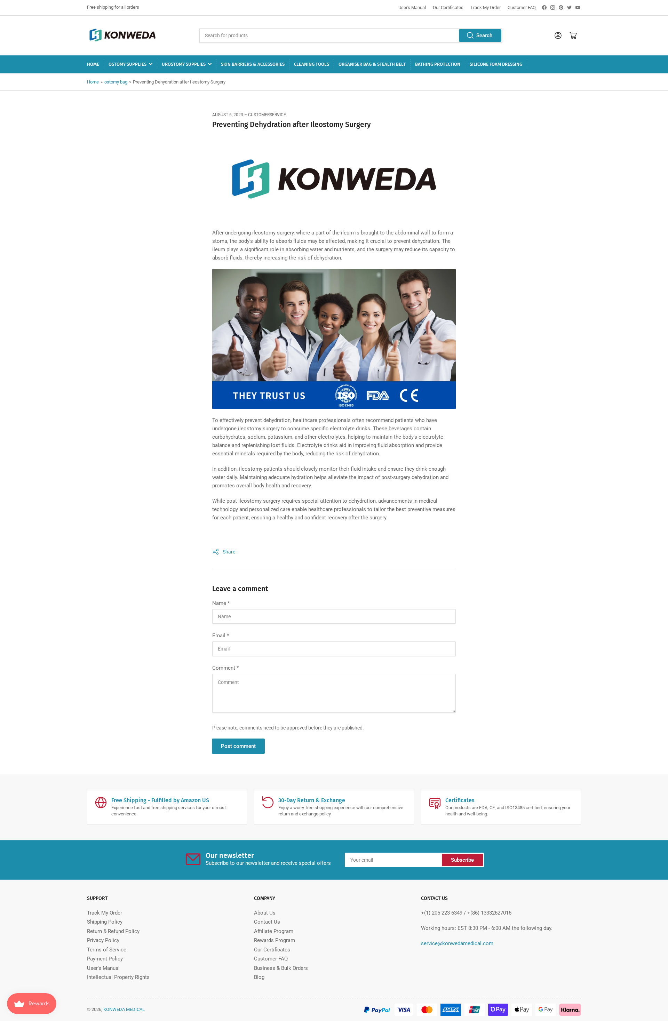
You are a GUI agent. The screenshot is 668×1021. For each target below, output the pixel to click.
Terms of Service (106, 950)
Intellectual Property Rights (118, 977)
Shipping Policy (104, 922)
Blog (259, 977)
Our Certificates (448, 7)
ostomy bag (115, 82)
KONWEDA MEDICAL (124, 1009)
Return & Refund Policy (113, 931)
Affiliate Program (273, 931)
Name (221, 603)
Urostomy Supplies (184, 64)
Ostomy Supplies (127, 64)
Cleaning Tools (311, 64)
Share (229, 552)
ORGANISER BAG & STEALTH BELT (372, 64)
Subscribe (462, 860)
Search (484, 35)
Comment (225, 668)
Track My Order (485, 7)
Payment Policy (105, 959)
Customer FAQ (522, 7)
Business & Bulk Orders (281, 968)
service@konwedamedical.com (457, 943)
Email (220, 635)
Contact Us (267, 922)
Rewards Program (274, 940)
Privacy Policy (103, 940)
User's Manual (412, 7)
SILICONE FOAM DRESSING (496, 64)
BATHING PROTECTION (437, 64)
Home (93, 64)
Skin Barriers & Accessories (253, 64)
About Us (265, 913)
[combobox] (350, 35)
